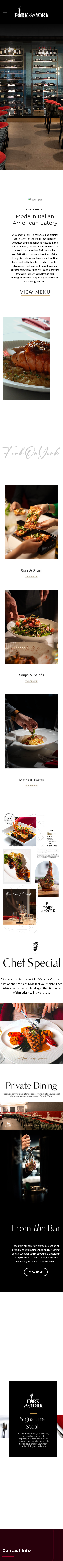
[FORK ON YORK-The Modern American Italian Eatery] (31, 12)
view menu (36, 1272)
